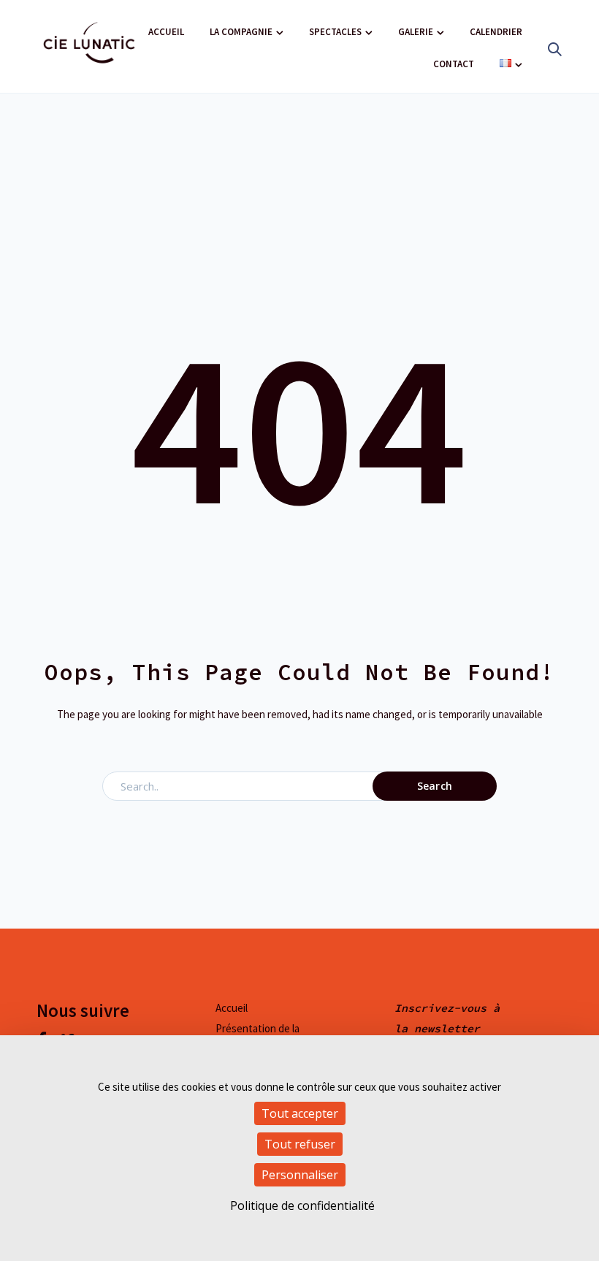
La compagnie (241, 32)
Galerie (415, 32)
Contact (453, 64)
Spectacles (335, 32)
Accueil (166, 32)
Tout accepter (300, 1113)
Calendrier (496, 32)
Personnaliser (300, 1175)
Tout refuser (299, 1144)
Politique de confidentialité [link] (302, 1205)
